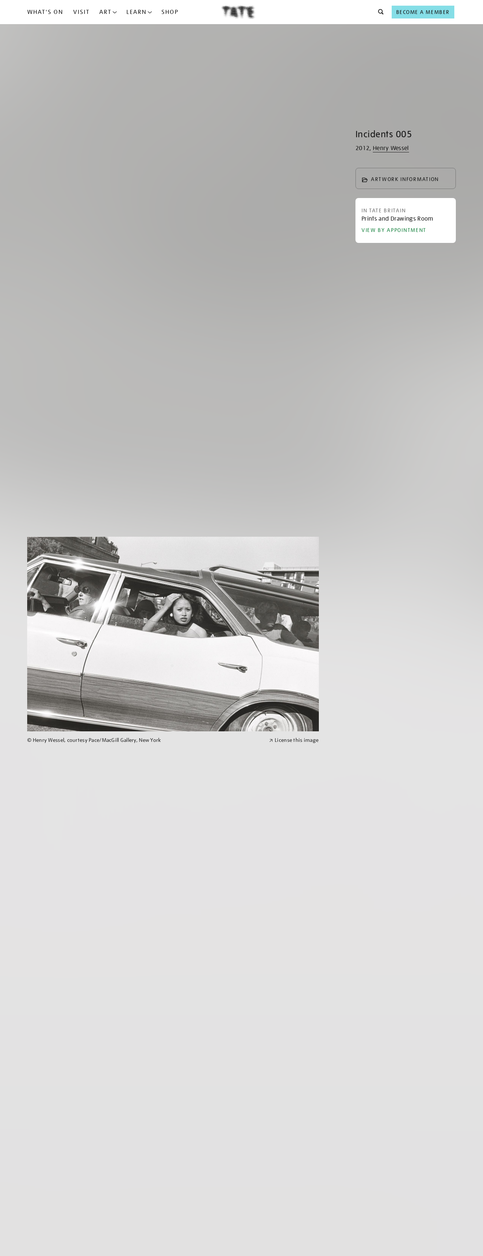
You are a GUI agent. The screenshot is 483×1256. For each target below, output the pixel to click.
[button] (379, 12)
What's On (45, 12)
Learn (136, 12)
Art (105, 12)
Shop (170, 12)
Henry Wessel (391, 148)
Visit (81, 12)
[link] (145, 740)
